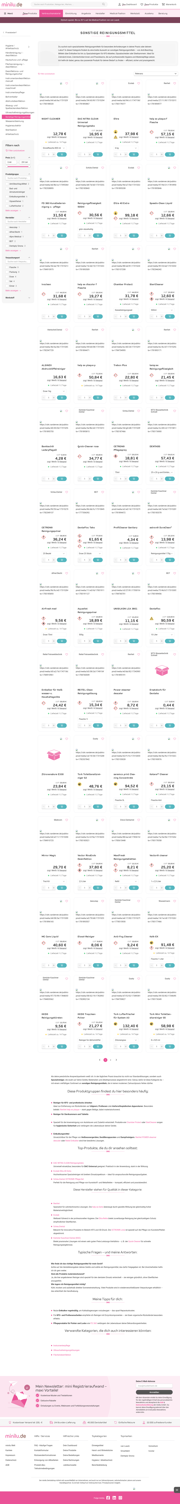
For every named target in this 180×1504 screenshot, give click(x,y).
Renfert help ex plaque (69, 1109)
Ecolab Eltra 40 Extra (62, 1171)
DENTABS (155, 446)
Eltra (116, 118)
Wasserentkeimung (15, 121)
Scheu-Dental (59, 1226)
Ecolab (56, 1215)
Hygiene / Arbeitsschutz (12, 47)
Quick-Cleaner (134, 1241)
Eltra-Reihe (103, 1218)
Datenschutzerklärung (144, 1405)
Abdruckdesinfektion (15, 101)
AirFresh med (49, 608)
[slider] (7, 167)
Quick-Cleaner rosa (88, 446)
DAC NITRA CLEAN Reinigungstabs (68, 1163)
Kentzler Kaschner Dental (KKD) (67, 1238)
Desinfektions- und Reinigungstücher (14, 72)
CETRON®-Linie (118, 1230)
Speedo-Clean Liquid (161, 203)
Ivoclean (46, 284)
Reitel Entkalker (72, 1141)
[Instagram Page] (121, 1498)
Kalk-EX (154, 936)
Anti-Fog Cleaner (123, 936)
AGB (161, 1402)
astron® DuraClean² (161, 527)
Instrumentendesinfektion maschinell (18, 86)
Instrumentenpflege (15, 92)
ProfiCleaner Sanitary (126, 527)
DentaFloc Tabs (86, 527)
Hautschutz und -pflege (17, 60)
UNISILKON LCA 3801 (125, 608)
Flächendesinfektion (62, 1355)
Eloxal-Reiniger (86, 936)
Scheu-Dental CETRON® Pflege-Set (68, 1179)
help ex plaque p (87, 365)
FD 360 (93, 1323)
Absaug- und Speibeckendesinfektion (17, 107)
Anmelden (154, 1392)
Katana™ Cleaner (159, 774)
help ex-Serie (97, 1207)
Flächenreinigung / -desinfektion (15, 65)
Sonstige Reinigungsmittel (18, 117)
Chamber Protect (123, 284)
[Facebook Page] (109, 1498)
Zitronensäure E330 (53, 774)
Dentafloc (155, 608)
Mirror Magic (49, 855)
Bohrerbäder (12, 96)
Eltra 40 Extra (121, 203)
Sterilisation (11, 130)
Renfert (56, 1203)
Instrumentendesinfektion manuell (18, 79)
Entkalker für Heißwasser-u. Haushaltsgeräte (52, 693)
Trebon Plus (120, 365)
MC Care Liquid (50, 936)
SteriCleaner (156, 284)
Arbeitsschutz (12, 134)
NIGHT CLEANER (51, 118)
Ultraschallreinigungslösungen (18, 112)
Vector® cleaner (159, 855)
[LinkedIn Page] (115, 1498)
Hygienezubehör (13, 125)
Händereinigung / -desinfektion (14, 54)
